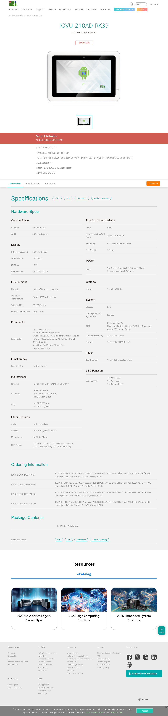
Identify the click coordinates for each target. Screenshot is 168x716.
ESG (9, 659)
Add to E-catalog (101, 198)
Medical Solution (73, 667)
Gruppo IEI (12, 656)
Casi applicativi (43, 684)
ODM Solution (72, 653)
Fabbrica (70, 670)
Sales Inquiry (13, 684)
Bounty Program (103, 661)
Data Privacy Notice (95, 712)
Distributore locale (15, 687)
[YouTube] (146, 655)
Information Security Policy (18, 661)
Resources (50, 183)
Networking (42, 656)
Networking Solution (75, 664)
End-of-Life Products (17, 15)
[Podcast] (129, 663)
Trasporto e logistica (75, 673)
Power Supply (43, 667)
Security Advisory (103, 659)
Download (153, 183)
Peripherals (42, 670)
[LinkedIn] (154, 655)
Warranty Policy (103, 667)
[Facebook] (129, 655)
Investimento (13, 664)
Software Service (103, 664)
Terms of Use (116, 712)
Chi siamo (11, 653)
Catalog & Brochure (45, 687)
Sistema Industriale (45, 661)
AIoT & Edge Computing (47, 653)
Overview (15, 183)
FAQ (98, 656)
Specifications (33, 183)
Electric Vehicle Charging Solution (80, 659)
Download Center (44, 690)
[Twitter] (137, 655)
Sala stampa (42, 693)
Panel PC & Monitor (34, 15)
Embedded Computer (46, 659)
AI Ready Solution (74, 661)
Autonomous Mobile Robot (77, 656)
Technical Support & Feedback (108, 653)
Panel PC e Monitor (45, 664)
